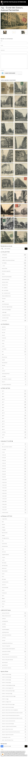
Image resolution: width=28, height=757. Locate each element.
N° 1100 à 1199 (14, 482)
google (13, 751)
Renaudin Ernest (14, 357)
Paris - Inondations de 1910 (14, 293)
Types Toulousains (14, 662)
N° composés (14, 449)
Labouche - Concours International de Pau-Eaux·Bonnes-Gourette (14, 718)
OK (26, 248)
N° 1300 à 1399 (14, 487)
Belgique (14, 598)
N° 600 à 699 (14, 468)
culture (20, 753)
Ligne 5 (14, 404)
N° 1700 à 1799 (14, 498)
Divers (14, 437)
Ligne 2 (14, 393)
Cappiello (14, 359)
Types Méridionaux (14, 665)
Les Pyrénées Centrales (14, 632)
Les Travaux (14, 432)
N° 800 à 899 (14, 474)
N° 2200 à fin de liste (14, 512)
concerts (21, 755)
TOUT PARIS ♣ (14, 262)
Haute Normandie (14, 546)
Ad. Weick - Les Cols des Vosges (14, 679)
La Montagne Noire (14, 621)
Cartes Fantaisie (14, 320)
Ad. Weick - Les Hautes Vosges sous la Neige (14, 685)
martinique (17, 755)
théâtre (16, 753)
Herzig (14, 343)
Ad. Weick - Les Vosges (14, 698)
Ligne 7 (14, 410)
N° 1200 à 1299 (14, 485)
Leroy (14, 368)
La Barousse (14, 618)
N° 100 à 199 (14, 454)
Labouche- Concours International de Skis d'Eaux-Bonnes (14, 731)
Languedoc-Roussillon (14, 554)
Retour (14, 32)
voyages (7, 755)
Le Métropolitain (14, 254)
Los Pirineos (14, 637)
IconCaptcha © (20, 74)
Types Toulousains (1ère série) (14, 667)
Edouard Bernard (14, 362)
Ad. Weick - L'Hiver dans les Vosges (14, 693)
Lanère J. (14, 346)
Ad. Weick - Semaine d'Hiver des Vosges (14, 707)
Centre (14, 549)
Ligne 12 (14, 426)
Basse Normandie (14, 532)
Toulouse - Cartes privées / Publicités (14, 659)
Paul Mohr (14, 370)
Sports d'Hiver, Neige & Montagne (14, 306)
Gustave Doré (14, 337)
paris (23, 753)
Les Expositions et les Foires (14, 315)
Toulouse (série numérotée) (14, 651)
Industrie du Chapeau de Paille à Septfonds (14, 648)
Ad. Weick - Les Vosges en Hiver (14, 701)
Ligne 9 (14, 418)
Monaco (14, 603)
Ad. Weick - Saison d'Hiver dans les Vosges (14, 704)
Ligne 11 (14, 423)
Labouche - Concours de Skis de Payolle (14, 723)
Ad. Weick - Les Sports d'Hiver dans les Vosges (14, 696)
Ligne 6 (14, 407)
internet (9, 751)
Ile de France (14, 551)
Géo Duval (14, 365)
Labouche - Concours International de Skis (14, 720)
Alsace (14, 521)
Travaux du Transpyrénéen (14, 645)
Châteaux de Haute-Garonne (14, 615)
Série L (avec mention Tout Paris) (14, 446)
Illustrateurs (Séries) (14, 282)
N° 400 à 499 (14, 463)
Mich (14, 351)
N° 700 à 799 (14, 471)
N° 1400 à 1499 (14, 490)
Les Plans (14, 434)
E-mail (2, 45)
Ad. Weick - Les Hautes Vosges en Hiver (14, 688)
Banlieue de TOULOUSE (14, 613)
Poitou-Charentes (14, 570)
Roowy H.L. (14, 381)
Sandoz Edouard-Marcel (14, 373)
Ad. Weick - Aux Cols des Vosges (14, 677)
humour (12, 753)
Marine (14, 595)
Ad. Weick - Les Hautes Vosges (14, 682)
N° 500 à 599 (14, 465)
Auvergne (14, 527)
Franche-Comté (14, 543)
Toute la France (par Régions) (14, 309)
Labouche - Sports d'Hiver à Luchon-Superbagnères (14, 709)
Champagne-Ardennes (14, 538)
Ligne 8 (14, 415)
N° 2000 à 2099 (14, 507)
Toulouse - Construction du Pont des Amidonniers (14, 656)
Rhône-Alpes (14, 579)
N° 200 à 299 (14, 457)
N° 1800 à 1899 (14, 501)
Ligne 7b (14, 412)
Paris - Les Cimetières (14, 290)
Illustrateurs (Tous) (14, 284)
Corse (14, 540)
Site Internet (2, 50)
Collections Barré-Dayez (14, 279)
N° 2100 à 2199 (14, 509)
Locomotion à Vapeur (14, 317)
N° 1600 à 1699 (14, 496)
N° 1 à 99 (14, 452)
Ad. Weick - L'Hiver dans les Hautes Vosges (14, 690)
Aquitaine (14, 524)
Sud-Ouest (14, 640)
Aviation (14, 590)
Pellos (14, 354)
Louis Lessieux (14, 348)
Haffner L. (14, 340)
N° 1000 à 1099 (14, 479)
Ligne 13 (14, 429)
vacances (5, 751)
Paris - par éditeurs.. (14, 287)
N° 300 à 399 (14, 460)
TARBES (14, 301)
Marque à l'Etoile (14, 268)
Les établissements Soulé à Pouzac (14, 643)
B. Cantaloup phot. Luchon (14, 737)
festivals (25, 755)
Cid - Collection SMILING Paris (14, 384)
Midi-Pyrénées (14, 562)
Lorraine (14, 560)
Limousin (14, 557)
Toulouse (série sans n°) (14, 654)
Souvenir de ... (14, 584)
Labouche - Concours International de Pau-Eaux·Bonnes (14, 715)
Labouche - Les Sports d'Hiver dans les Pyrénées (14, 726)
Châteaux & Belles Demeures (14, 295)
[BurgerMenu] (2, 4)
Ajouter (2, 76)
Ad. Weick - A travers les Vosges (14, 674)
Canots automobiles (14, 587)
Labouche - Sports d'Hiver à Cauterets (14, 734)
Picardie (14, 573)
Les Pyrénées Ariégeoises (14, 629)
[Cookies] (2, 754)
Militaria (14, 273)
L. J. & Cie (14, 265)
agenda (8, 753)
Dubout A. (14, 335)
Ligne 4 (14, 401)
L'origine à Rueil (14, 518)
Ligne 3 (14, 396)
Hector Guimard (14, 257)
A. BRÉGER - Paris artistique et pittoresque (14, 260)
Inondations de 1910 (14, 581)
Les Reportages (14, 312)
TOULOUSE (14, 298)
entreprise (12, 755)
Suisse (14, 606)
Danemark (14, 601)
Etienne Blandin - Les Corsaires (14, 379)
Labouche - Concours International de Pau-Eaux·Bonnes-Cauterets (14, 712)
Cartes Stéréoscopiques (14, 304)
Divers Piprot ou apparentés (14, 271)
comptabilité (17, 751)
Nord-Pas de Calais (14, 565)
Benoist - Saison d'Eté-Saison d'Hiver (14, 740)
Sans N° (14, 443)
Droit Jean (14, 332)
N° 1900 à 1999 (14, 504)
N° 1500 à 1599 (14, 493)
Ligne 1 (14, 390)
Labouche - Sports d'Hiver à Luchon (14, 729)
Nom (1, 40)
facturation (23, 751)
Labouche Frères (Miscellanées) (14, 276)
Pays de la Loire (14, 568)
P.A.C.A (14, 576)
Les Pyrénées (14, 626)
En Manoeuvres (14, 592)
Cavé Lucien (14, 329)
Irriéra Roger (14, 376)
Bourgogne (14, 529)
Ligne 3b (14, 399)
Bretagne (14, 535)
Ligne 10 (14, 421)
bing (2, 751)
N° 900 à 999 (14, 476)
